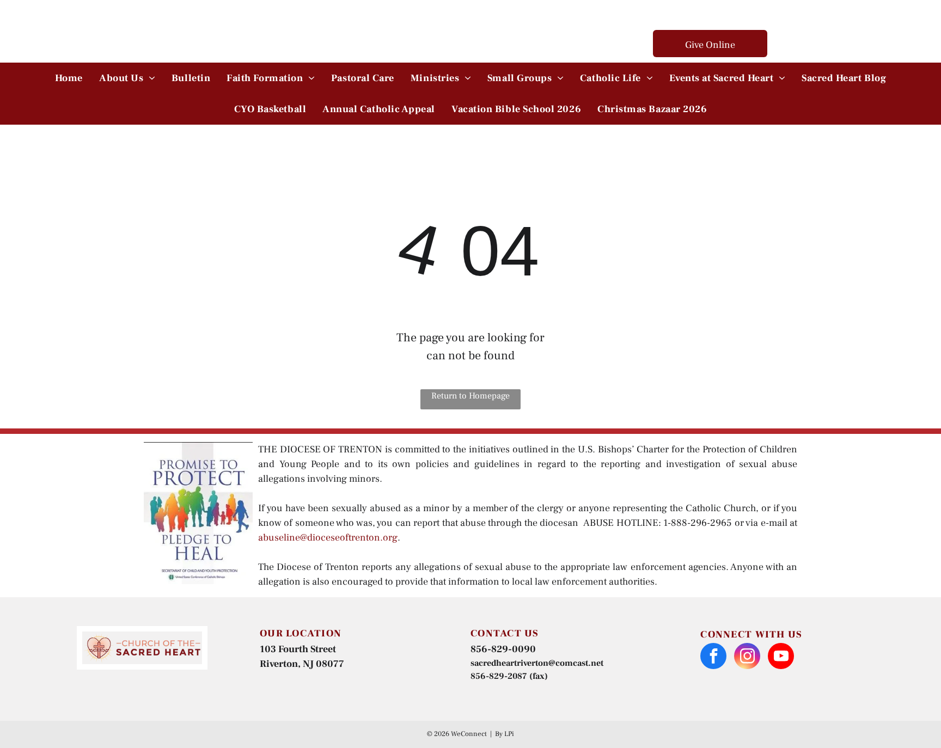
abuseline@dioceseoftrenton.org (328, 537)
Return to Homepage (470, 395)
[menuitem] (69, 78)
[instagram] (747, 657)
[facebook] (713, 657)
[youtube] (781, 657)
